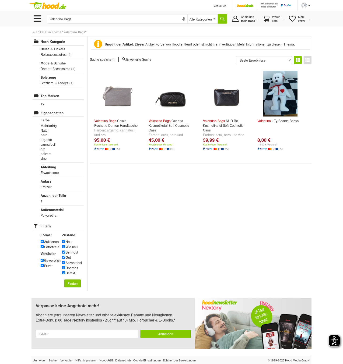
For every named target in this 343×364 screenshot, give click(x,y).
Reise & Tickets (53, 48)
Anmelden (165, 334)
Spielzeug (48, 77)
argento (112, 130)
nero (173, 134)
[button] (305, 5)
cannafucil (127, 130)
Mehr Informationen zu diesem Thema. (266, 44)
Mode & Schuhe (53, 63)
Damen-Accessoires (55, 68)
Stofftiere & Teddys (54, 83)
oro (103, 134)
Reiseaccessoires (53, 54)
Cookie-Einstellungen (147, 360)
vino (241, 134)
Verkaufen (220, 6)
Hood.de (47, 5)
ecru (164, 134)
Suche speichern (102, 59)
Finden (72, 283)
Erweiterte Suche (138, 59)
